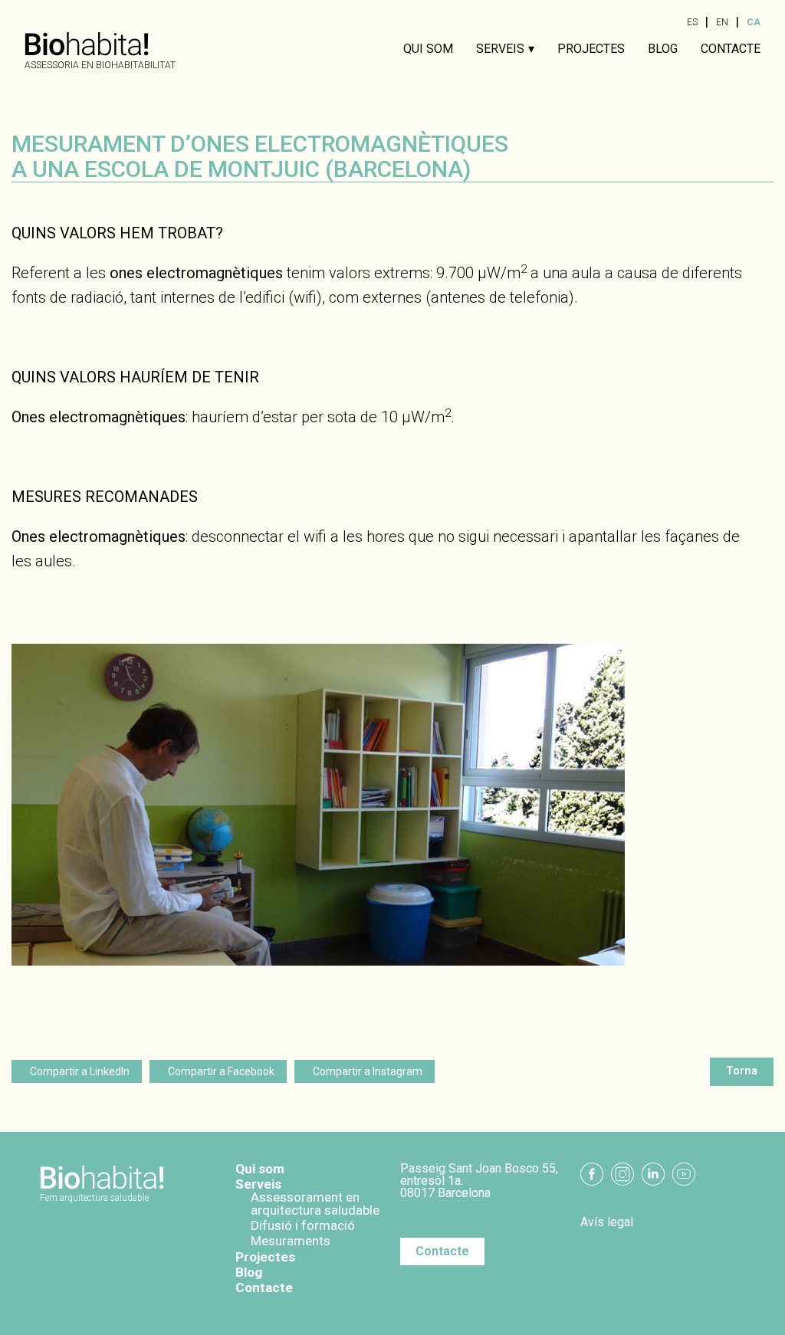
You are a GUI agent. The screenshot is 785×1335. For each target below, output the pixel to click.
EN (722, 22)
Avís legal (606, 1222)
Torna (741, 1071)
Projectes (591, 49)
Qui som (428, 49)
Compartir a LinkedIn (80, 1071)
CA (753, 22)
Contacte (730, 49)
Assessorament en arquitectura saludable (315, 1203)
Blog (663, 49)
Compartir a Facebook (221, 1071)
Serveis (500, 49)
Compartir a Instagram (367, 1071)
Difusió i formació (303, 1225)
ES (692, 22)
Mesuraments (290, 1240)
